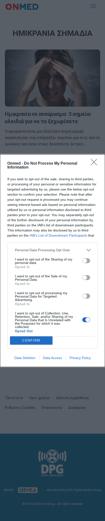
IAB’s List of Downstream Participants (58, 235)
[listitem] (52, 250)
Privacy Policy (80, 358)
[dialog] (52, 260)
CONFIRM (31, 340)
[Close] (95, 163)
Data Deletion (24, 358)
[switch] (86, 260)
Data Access (52, 358)
